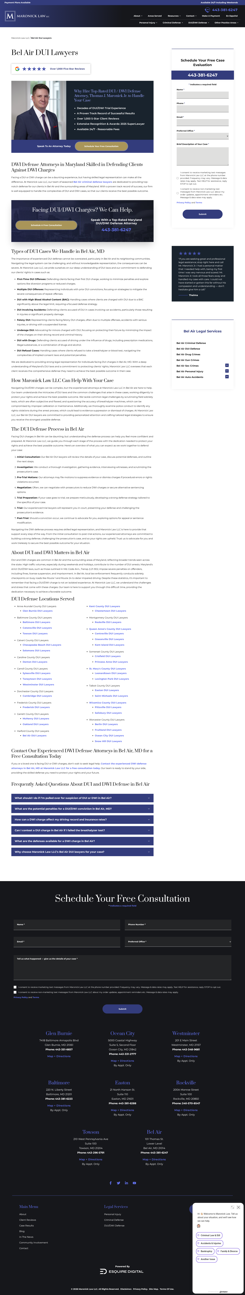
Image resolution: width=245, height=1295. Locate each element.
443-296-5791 (95, 1152)
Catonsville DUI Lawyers (37, 628)
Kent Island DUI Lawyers (109, 645)
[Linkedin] (126, 1183)
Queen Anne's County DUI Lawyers (110, 629)
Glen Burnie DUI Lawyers (38, 611)
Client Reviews (27, 1220)
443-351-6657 (64, 1049)
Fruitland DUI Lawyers (108, 730)
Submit (202, 214)
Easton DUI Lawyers (107, 690)
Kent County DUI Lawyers (104, 606)
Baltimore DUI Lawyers (36, 622)
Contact (23, 1248)
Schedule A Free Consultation (46, 225)
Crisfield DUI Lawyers (108, 656)
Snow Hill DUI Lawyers (108, 741)
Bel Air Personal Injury (190, 371)
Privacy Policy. (140, 1289)
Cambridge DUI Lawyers (37, 696)
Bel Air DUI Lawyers (35, 735)
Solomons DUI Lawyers (36, 650)
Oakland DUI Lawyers (36, 724)
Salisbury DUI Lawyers (108, 713)
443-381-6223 (64, 1098)
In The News (26, 1237)
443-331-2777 (127, 1054)
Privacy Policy (184, 202)
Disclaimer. (126, 1289)
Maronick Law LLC (20, 38)
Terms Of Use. (167, 1289)
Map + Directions (58, 1056)
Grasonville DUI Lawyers (109, 639)
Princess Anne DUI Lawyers (111, 662)
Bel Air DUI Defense (188, 348)
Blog (22, 1231)
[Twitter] (118, 1183)
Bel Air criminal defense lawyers (92, 182)
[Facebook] (110, 1183)
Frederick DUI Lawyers (36, 707)
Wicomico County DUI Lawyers (107, 702)
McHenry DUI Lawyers (36, 718)
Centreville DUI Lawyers (109, 633)
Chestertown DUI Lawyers (110, 611)
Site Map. (154, 1289)
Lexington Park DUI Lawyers (112, 679)
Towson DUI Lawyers (35, 633)
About (22, 1214)
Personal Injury (112, 1214)
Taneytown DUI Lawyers (37, 679)
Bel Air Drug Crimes (188, 354)
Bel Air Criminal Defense (191, 343)
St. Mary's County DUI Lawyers (107, 668)
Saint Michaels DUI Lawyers (111, 696)
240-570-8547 (191, 1103)
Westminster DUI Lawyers (38, 684)
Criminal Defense (114, 1220)
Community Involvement (33, 1242)
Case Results (26, 1225)
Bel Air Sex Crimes (188, 365)
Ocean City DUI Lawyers (109, 735)
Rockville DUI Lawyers (108, 622)
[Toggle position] (232, 1207)
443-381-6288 (127, 1103)
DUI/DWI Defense (114, 1225)
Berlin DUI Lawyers (106, 724)
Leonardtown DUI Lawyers (111, 673)
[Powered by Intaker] (223, 1292)
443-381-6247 (225, 10)
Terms (199, 202)
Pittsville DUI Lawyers (108, 707)
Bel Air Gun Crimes (188, 360)
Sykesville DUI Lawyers (36, 673)
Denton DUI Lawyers (35, 662)
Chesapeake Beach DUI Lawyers (42, 645)
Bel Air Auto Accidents (190, 377)
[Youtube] (134, 1183)
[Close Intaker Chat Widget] (238, 1207)
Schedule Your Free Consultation (101, 146)
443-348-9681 (191, 1049)
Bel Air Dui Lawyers (41, 38)
